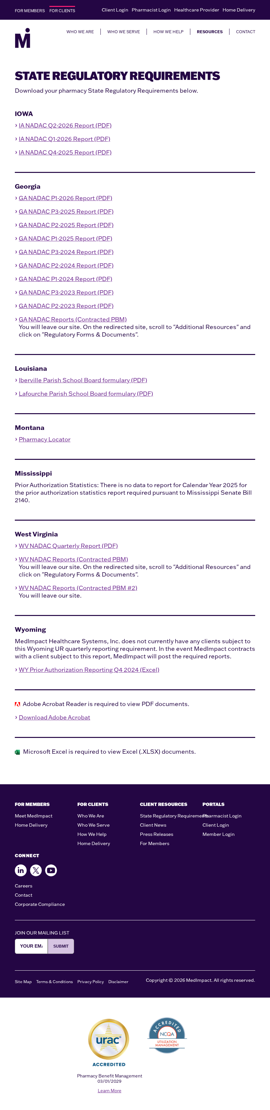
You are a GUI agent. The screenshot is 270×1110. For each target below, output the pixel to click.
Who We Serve (93, 825)
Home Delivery (239, 10)
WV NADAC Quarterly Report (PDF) (68, 546)
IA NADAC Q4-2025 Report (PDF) (65, 152)
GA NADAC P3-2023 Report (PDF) (66, 292)
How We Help (92, 834)
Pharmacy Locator (44, 439)
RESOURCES (210, 31)
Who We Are (90, 816)
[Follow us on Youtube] (51, 870)
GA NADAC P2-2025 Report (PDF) (66, 225)
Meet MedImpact (33, 816)
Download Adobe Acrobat (54, 717)
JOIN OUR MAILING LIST (42, 933)
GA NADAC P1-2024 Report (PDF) (65, 279)
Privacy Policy (90, 981)
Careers (23, 886)
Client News (153, 825)
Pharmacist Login (151, 10)
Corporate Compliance (40, 904)
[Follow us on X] (36, 870)
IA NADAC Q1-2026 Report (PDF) (64, 139)
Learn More (110, 1090)
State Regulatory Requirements (174, 816)
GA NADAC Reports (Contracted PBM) (73, 319)
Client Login (115, 10)
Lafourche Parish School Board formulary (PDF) (86, 393)
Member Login (218, 834)
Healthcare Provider (196, 10)
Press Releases (156, 834)
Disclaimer (118, 981)
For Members (154, 843)
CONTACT (245, 31)
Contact (23, 895)
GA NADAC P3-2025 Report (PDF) (66, 211)
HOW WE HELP (168, 31)
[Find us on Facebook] (21, 870)
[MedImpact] (22, 38)
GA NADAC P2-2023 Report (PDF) (66, 306)
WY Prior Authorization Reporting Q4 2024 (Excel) (89, 669)
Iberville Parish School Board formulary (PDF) (83, 380)
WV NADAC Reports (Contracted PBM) (73, 559)
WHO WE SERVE (123, 31)
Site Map (23, 981)
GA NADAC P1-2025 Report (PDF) (65, 238)
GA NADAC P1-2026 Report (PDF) (65, 198)
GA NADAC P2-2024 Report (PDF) (66, 265)
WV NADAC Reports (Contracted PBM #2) (78, 588)
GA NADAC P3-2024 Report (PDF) (66, 252)
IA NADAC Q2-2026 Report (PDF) (65, 125)
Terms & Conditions (54, 981)
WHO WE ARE (80, 31)
